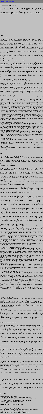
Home (2, 1)
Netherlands (11, 1)
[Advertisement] (21, 26)
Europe (6, 1)
